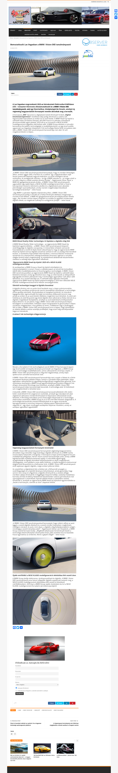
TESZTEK (77, 30)
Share (60, 94)
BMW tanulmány (58, 710)
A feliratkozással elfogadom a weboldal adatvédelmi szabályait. (32, 690)
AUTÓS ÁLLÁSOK (102, 30)
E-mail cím (17, 676)
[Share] (116, 17)
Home (11, 38)
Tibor (12, 93)
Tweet (67, 94)
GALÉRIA (43, 34)
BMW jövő (37, 710)
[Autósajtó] (59, 16)
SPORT (35, 30)
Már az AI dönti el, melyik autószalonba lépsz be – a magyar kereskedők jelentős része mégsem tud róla (20, 757)
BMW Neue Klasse (47, 710)
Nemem (17, 682)
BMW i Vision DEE (27, 710)
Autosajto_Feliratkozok (23, 688)
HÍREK (20, 30)
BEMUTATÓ (28, 30)
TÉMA (60, 30)
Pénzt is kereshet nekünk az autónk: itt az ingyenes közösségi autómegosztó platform (25, 724)
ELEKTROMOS (44, 30)
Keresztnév (18, 671)
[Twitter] (116, 14)
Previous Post (16, 721)
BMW (19, 710)
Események (52, 34)
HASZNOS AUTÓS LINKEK (31, 34)
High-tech (53, 30)
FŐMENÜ (12, 30)
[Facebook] (116, 10)
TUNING (92, 30)
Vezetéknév (18, 665)
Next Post (73, 721)
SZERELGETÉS (68, 30)
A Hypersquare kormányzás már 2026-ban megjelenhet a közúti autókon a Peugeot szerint (64, 724)
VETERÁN (84, 30)
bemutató (16, 38)
